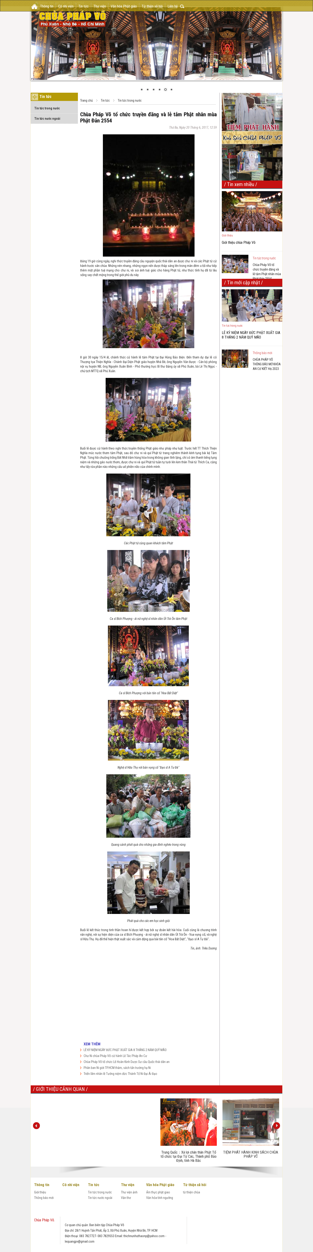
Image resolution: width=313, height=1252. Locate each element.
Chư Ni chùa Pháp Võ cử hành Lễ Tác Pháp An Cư (115, 1056)
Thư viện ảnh (129, 1192)
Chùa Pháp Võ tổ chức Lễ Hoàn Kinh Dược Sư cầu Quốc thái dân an (127, 1062)
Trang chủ (86, 100)
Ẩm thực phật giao (158, 1192)
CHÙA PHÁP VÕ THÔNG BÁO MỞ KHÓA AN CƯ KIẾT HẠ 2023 (267, 364)
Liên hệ (172, 6)
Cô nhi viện (66, 6)
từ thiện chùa (191, 1192)
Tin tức (83, 6)
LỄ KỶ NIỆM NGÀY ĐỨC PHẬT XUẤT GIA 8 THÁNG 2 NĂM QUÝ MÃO (125, 1050)
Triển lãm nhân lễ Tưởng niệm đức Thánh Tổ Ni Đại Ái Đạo (120, 1074)
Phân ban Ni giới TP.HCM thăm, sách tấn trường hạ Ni (117, 1068)
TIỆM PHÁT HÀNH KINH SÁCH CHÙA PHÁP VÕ (250, 1154)
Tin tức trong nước (47, 108)
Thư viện (99, 6)
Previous (36, 1125)
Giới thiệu (40, 1192)
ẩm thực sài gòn (75, 1219)
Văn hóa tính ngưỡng (159, 1198)
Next (276, 1125)
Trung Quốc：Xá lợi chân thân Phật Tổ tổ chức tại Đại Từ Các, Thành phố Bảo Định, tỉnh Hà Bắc (189, 1156)
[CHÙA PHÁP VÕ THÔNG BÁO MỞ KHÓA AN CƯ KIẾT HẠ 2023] (236, 359)
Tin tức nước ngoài (47, 118)
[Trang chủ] (34, 6)
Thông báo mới (262, 353)
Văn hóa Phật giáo (124, 6)
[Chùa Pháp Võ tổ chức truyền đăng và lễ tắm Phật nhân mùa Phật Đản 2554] (236, 264)
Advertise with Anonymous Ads (177, 1016)
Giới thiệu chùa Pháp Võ (238, 242)
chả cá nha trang (204, 1212)
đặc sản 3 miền (98, 1219)
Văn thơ (126, 1198)
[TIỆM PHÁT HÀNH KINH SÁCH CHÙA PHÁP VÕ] (250, 1122)
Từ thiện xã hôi (152, 6)
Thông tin (46, 6)
